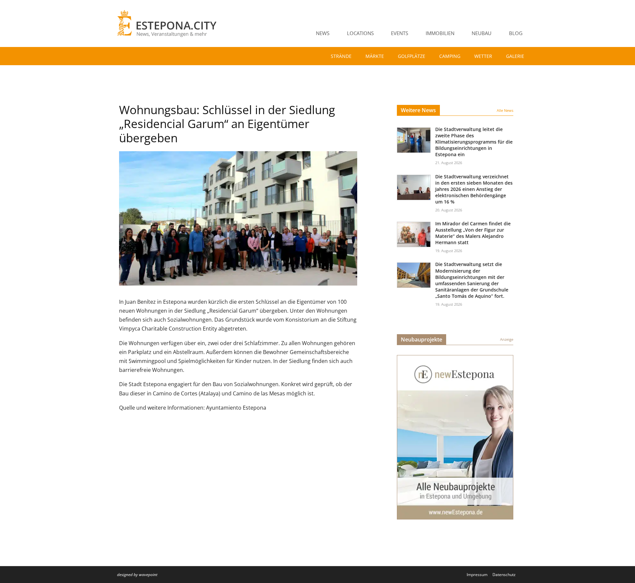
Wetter (483, 56)
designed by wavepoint (137, 574)
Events (399, 33)
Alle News (505, 110)
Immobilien (440, 33)
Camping (449, 56)
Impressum (477, 574)
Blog (516, 33)
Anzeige (506, 339)
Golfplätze (411, 56)
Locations (360, 33)
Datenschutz (504, 574)
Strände (341, 56)
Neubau (481, 33)
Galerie (515, 56)
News (322, 33)
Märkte (374, 56)
